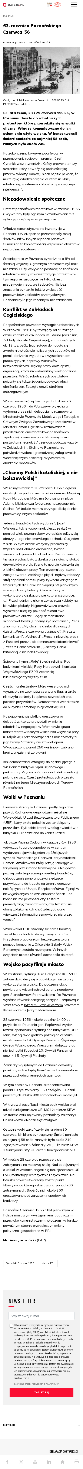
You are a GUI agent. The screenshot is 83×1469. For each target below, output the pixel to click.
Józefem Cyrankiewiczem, (43, 1005)
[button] (79, 1425)
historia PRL (48, 1263)
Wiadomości (42, 42)
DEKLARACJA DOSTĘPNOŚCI (64, 1451)
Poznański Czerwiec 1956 (20, 1263)
